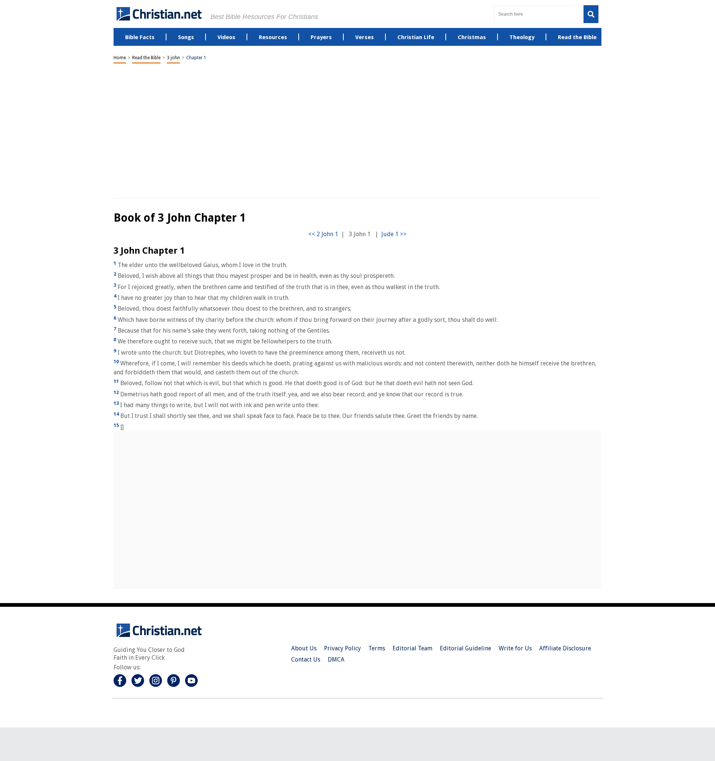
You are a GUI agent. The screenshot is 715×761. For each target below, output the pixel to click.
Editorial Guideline (465, 648)
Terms (376, 648)
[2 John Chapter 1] (323, 234)
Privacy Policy (342, 648)
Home (120, 57)
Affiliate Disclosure (565, 648)
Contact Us (305, 659)
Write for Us (515, 648)
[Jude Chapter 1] (394, 234)
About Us (304, 648)
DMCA (336, 659)
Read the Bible (146, 57)
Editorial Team (412, 648)
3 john (173, 57)
